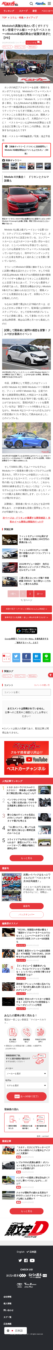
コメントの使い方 (42, 685)
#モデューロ (20, 47)
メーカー (9, 1068)
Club (40, 3)
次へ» (40, 593)
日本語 (33, 1251)
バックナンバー (26, 914)
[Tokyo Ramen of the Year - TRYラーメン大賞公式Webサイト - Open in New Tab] (26, 1286)
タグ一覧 (7, 1317)
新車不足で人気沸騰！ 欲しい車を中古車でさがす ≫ (26, 617)
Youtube (32, 1260)
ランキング (9, 10)
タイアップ (32, 17)
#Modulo (32, 47)
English (20, 1251)
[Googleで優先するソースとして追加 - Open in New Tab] (26, 630)
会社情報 (7, 1297)
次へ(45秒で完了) (26, 1096)
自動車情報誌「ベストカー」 (9, 3)
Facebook (26, 1260)
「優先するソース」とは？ (26, 642)
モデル (8, 1080)
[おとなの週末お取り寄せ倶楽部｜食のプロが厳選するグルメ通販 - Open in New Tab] (16, 1276)
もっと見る (26, 858)
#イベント (7, 47)
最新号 (26, 906)
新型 (35, 10)
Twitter (20, 1260)
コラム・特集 (17, 17)
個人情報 (7, 1303)
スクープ (23, 10)
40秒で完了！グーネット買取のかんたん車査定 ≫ (26, 609)
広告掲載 (7, 1324)
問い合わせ (8, 1310)
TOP (4, 17)
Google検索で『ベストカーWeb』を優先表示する (26, 638)
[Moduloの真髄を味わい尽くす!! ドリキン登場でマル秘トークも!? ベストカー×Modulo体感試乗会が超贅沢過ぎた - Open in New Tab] (26, 66)
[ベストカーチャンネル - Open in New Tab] (26, 758)
